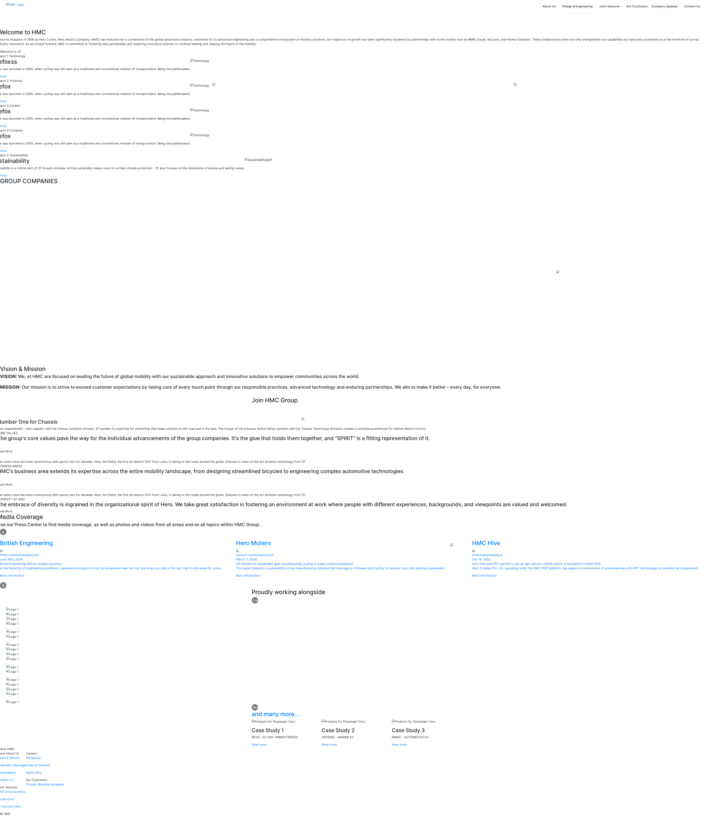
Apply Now (33, 772)
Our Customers (637, 6)
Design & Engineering (577, 6)
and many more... (275, 714)
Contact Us (692, 6)
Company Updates (664, 6)
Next (255, 707)
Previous (255, 600)
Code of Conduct (38, 765)
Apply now (265, 408)
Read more (259, 744)
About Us (549, 6)
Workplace (33, 758)
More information (12, 575)
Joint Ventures (609, 6)
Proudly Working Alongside (45, 784)
